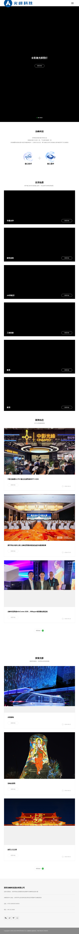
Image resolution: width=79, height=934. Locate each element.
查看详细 (39, 65)
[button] (37, 117)
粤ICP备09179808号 (42, 930)
